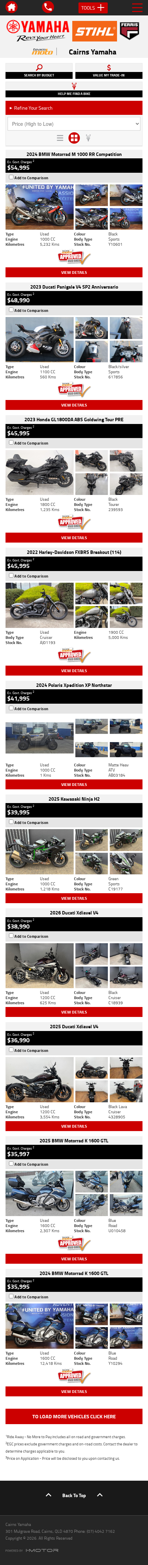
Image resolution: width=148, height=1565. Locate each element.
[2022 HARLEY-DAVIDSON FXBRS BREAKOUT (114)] (74, 605)
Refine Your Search (31, 107)
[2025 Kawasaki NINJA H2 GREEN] (74, 851)
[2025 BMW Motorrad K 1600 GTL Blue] (74, 1193)
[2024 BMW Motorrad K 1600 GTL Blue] (74, 1326)
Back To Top (74, 1495)
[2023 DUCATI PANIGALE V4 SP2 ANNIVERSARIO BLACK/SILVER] (74, 339)
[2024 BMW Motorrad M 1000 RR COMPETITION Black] (74, 207)
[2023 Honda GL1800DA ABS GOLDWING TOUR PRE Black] (74, 472)
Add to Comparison (31, 178)
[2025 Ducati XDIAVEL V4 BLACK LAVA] (74, 1079)
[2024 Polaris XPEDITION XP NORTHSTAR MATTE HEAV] (74, 738)
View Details (74, 272)
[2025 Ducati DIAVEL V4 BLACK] (74, 965)
